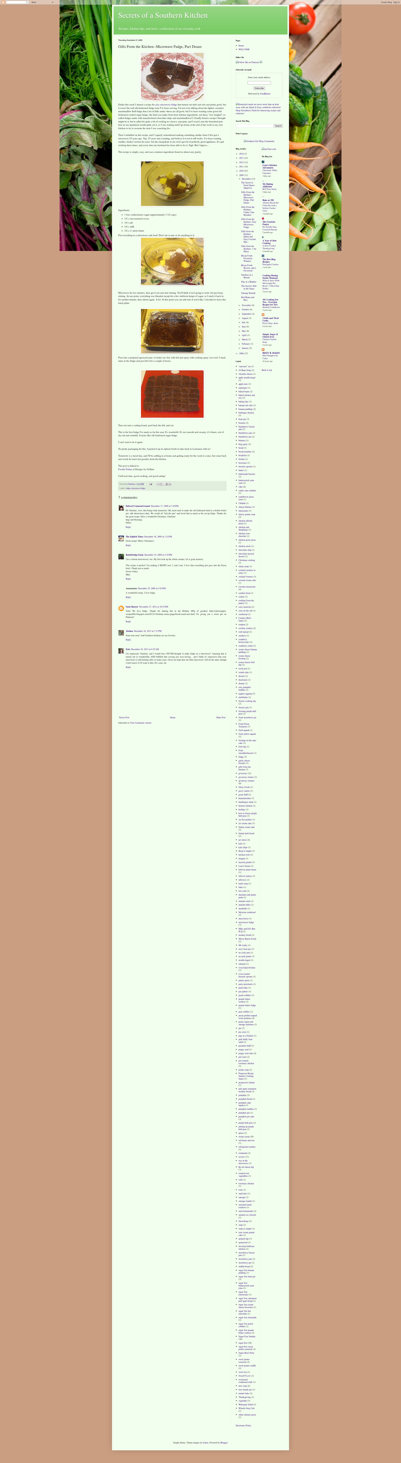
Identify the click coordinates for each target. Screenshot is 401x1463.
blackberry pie (245, 436)
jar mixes (243, 839)
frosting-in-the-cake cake (247, 741)
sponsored (243, 1242)
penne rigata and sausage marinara (246, 1023)
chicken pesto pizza (247, 539)
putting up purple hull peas (246, 1128)
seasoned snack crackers (245, 1206)
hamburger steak (246, 801)
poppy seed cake (246, 1053)
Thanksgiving (245, 1397)
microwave (243, 918)
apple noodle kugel (247, 377)
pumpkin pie (244, 1112)
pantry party (244, 980)
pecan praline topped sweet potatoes (248, 1017)
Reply (128, 526)
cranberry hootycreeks (244, 640)
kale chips (243, 847)
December (246, 178)
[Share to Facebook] (167, 484)
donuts (241, 683)
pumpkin (242, 1095)
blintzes (242, 440)
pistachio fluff (245, 1045)
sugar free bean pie (247, 1276)
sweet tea (243, 1371)
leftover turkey (245, 875)
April (244, 335)
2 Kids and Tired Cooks (271, 319)
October (246, 309)
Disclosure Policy (243, 1425)
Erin (128, 649)
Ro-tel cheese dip (246, 1166)
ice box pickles (245, 819)
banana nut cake (246, 405)
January (245, 347)
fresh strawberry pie (247, 717)
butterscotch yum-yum (247, 481)
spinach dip (244, 1238)
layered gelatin (245, 862)
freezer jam (244, 707)
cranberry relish (246, 645)
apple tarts (243, 383)
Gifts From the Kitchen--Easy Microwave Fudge (248, 223)
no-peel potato (245, 956)
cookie (241, 596)
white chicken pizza (247, 1414)
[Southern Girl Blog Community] (259, 141)
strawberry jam (245, 1258)
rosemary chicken (246, 1183)
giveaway (243, 773)
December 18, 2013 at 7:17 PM (147, 630)
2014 (241, 153)
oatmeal (242, 963)
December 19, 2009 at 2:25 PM (158, 554)
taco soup (243, 1385)
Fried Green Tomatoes (244, 725)
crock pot (243, 668)
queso (241, 1132)
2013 (241, 157)
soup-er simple (245, 1228)
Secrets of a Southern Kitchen (163, 15)
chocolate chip (245, 549)
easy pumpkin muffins (245, 688)
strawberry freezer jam (247, 1254)
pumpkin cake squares (245, 1104)
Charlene (131, 484)
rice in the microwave (243, 1162)
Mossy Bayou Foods (247, 938)
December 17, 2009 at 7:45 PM (164, 505)
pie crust (242, 1031)
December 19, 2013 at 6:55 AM (145, 649)
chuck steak (244, 566)
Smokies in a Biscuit (247, 276)
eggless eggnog (245, 693)
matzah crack (244, 901)
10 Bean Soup (245, 370)
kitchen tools (244, 854)
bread (241, 447)
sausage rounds (245, 1200)
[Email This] (158, 484)
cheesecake (243, 510)
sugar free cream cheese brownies (246, 1306)
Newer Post (124, 717)
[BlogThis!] (161, 484)
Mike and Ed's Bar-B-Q (247, 930)
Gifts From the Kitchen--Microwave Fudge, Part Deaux (247, 197)
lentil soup (243, 883)
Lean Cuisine (244, 865)
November (247, 305)
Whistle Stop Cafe (247, 1408)
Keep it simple (245, 850)
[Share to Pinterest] (170, 484)
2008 (241, 353)
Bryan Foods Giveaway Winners (247, 258)
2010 (241, 170)
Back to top (267, 369)
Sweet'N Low (245, 1375)
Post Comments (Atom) (140, 722)
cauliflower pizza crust (246, 498)
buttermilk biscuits (247, 473)
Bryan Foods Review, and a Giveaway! (248, 268)
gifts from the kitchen (245, 768)
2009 (241, 175)
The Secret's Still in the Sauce (248, 287)
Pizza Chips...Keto (270, 323)
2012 (241, 162)
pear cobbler (244, 1011)
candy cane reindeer (247, 490)
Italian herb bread (246, 833)
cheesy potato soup (247, 514)
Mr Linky (243, 945)
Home (172, 717)
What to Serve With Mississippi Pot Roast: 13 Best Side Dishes (271, 284)
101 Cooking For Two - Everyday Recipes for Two (270, 302)
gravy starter (244, 790)
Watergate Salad (246, 1404)
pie (240, 1028)
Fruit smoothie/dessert (246, 751)
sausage (242, 1197)
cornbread (243, 614)
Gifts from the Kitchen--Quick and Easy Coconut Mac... (248, 236)
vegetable (243, 1400)
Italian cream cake (247, 827)
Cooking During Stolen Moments (270, 277)
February (246, 343)
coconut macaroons (247, 586)
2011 (241, 166)
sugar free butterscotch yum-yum (247, 1285)
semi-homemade (246, 1211)
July (244, 322)
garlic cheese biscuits (244, 762)
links (241, 887)
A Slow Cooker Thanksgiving (269, 247)
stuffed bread (244, 1266)
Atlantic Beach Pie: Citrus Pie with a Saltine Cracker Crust (271, 206)
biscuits (242, 422)
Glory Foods (244, 787)
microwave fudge (138, 488)
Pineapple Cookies (271, 264)
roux (241, 1189)
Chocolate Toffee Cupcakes (270, 171)
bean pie (242, 419)
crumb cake (244, 672)
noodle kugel (244, 960)
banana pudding (246, 409)
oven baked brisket (247, 967)
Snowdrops (243, 1221)
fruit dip (242, 746)
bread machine (245, 451)
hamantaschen (245, 798)
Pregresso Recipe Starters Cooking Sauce (246, 1076)
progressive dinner (247, 1082)
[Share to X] (164, 484)
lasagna (242, 858)
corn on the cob (245, 610)
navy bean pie (245, 948)
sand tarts (243, 1193)
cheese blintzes (245, 506)
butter (241, 470)
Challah (242, 503)
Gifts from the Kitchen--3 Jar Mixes (248, 249)
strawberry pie (245, 1262)
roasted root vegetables (244, 1174)
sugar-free (243, 1342)
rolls (240, 1179)
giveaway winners (246, 780)
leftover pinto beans (247, 869)
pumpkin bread (245, 1098)
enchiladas (243, 697)
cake (240, 486)
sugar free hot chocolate (245, 1312)
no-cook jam (244, 952)
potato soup (244, 1069)
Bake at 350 (268, 200)
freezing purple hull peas (247, 712)
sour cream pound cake (246, 1233)
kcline (205, 1442)
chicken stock (244, 546)
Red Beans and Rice (247, 298)
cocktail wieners (246, 576)
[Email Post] (150, 484)
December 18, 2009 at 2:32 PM (158, 536)
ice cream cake (245, 823)
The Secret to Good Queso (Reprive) (248, 185)
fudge (128, 488)
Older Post (221, 717)
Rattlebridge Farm (134, 554)
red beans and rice (247, 1140)
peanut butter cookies (244, 1000)
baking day (243, 401)
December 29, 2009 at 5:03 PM (152, 588)
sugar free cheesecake (243, 1293)
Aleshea (129, 631)
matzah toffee (244, 904)
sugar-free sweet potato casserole (246, 1348)
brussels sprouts (245, 466)
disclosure (243, 679)
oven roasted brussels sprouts (245, 975)
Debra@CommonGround (138, 506)
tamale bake (244, 1393)
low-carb (242, 890)
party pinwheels (246, 984)
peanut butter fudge (247, 1005)
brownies (243, 462)
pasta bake (243, 987)
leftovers (242, 879)
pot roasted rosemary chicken (246, 1062)
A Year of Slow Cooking (270, 242)
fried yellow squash (247, 733)
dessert (242, 675)
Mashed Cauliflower (271, 307)
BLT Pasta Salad (269, 189)
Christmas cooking (247, 560)
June (244, 326)
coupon (242, 624)
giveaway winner (246, 776)
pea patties (243, 991)
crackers (242, 635)
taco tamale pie (245, 1389)
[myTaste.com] (269, 148)
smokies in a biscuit (247, 1214)
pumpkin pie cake (246, 1116)
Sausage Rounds (248, 292)
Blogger (224, 1442)
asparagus (243, 387)
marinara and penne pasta (247, 896)
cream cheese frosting (244, 657)
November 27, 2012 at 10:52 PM (153, 606)
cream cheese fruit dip (247, 663)
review (242, 1156)
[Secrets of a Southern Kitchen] (261, 62)
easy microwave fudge (166, 104)
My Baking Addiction (268, 185)
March (245, 339)
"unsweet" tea (245, 366)
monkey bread (245, 934)
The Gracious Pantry (269, 223)
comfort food (244, 593)
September (247, 313)
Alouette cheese (245, 373)
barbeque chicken (246, 412)
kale (240, 843)
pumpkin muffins (246, 1108)
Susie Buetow (132, 606)
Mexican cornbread (247, 912)
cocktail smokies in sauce (247, 571)
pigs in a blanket (246, 1035)
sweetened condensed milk (245, 1381)
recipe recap (244, 1136)
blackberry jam (245, 432)
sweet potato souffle (247, 1365)
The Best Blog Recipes (269, 260)
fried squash (244, 730)
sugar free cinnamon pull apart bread (248, 1299)
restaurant (243, 1152)
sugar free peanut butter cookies (246, 1331)
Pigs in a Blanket (248, 281)
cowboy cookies (246, 628)
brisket (242, 459)
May (244, 330)
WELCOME (244, 49)
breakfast (243, 455)
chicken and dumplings (244, 528)
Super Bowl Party (246, 1352)
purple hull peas (246, 1122)
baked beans (244, 391)
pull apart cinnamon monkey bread (247, 1090)
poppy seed (243, 1049)
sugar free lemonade (247, 1317)
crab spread (244, 631)
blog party (243, 444)
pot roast (242, 1056)
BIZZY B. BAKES (271, 352)
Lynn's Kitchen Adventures (270, 166)
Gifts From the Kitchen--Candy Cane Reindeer (247, 210)
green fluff (243, 794)
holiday (242, 809)
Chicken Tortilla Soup (269, 340)
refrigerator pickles (247, 1146)
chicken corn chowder (244, 535)
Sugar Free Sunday (247, 1336)
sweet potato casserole (244, 1360)
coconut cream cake (247, 580)
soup (241, 1224)
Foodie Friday (125, 469)
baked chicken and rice (247, 396)
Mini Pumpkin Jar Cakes (270, 357)
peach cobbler (245, 995)
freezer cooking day (247, 700)
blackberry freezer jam (247, 428)
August (245, 318)
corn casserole (245, 606)
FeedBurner (265, 93)
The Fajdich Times (134, 536)
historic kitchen (245, 805)
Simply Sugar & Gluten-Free (270, 335)
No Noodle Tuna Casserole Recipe (270, 228)
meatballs (243, 908)
